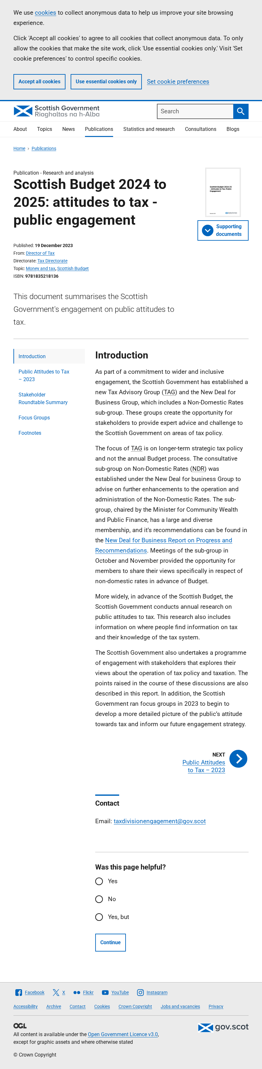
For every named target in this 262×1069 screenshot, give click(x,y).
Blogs (233, 129)
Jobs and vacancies (180, 1006)
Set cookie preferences (178, 81)
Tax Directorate (52, 260)
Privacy (216, 1006)
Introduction (32, 356)
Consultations (200, 129)
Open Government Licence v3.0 (123, 1034)
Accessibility (25, 1006)
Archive (53, 1006)
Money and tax (40, 268)
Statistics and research (149, 129)
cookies (45, 12)
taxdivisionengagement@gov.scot (160, 821)
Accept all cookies (39, 82)
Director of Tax (40, 253)
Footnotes (30, 433)
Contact (78, 1006)
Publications (99, 129)
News (68, 129)
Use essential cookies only (106, 82)
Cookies (102, 1006)
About (20, 129)
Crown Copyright (135, 1006)
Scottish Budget (73, 268)
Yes (113, 881)
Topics (44, 129)
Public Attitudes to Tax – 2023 (44, 375)
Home (19, 148)
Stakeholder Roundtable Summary (43, 398)
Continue (110, 942)
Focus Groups (34, 418)
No (112, 899)
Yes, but (118, 917)
